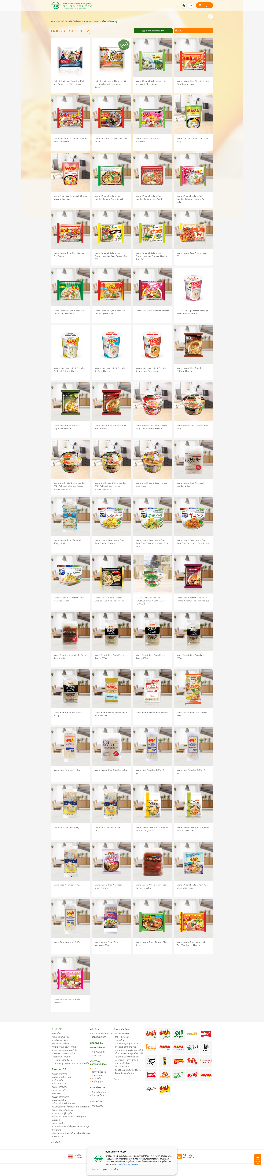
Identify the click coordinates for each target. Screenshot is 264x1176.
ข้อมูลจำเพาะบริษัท (60, 1037)
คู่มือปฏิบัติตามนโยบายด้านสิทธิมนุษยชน (70, 1107)
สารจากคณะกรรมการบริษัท (64, 1050)
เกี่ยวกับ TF (56, 1029)
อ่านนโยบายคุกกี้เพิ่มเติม (128, 1165)
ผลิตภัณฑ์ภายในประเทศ (102, 1034)
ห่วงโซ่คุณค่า (97, 1082)
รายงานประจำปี (122, 1037)
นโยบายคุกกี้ (58, 1123)
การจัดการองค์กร (60, 1040)
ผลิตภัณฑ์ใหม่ (96, 1043)
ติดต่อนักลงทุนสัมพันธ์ (124, 1073)
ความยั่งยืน (56, 1142)
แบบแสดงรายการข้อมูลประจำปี (129, 1050)
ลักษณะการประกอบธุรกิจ (63, 1053)
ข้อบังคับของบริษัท (60, 1043)
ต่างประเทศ (97, 1055)
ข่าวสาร (95, 1068)
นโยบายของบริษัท (59, 1069)
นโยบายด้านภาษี (59, 1087)
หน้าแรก (54, 21)
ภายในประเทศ (98, 1052)
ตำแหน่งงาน (97, 1106)
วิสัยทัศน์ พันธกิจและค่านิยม (64, 1047)
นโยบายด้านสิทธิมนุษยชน (63, 1103)
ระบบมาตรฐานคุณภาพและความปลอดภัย (70, 1063)
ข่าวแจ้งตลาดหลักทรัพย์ (125, 1047)
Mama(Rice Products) (92, 21)
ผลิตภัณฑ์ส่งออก (75, 21)
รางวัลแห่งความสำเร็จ (62, 1060)
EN (190, 5)
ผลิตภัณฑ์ (63, 21)
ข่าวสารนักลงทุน (122, 1034)
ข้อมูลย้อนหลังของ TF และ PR (128, 1070)
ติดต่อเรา (118, 1079)
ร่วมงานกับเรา (96, 1101)
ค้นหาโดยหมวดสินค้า (154, 30)
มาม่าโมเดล (97, 1075)
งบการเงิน (119, 1040)
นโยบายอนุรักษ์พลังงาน (62, 1110)
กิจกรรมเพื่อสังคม (99, 1072)
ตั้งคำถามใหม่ (98, 1095)
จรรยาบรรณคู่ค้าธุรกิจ (62, 1113)
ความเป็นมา (57, 1034)
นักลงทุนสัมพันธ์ (121, 1029)
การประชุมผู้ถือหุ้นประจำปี (126, 1043)
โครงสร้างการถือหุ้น (61, 1057)
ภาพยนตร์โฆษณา (98, 1047)
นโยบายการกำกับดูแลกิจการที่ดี (129, 1053)
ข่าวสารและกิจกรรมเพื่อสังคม (98, 1062)
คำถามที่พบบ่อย (97, 1087)
